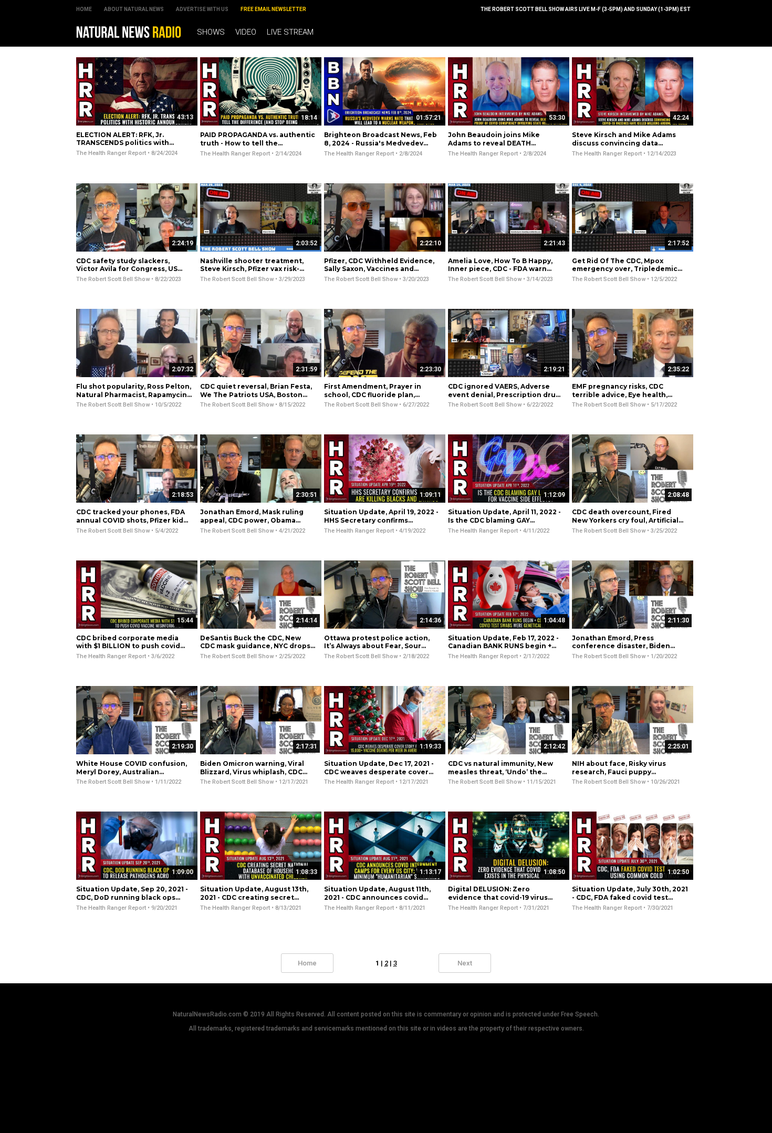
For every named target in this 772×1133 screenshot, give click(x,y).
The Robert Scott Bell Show (113, 279)
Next (464, 963)
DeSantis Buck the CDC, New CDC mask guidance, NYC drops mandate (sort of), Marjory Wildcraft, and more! (255, 650)
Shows (211, 32)
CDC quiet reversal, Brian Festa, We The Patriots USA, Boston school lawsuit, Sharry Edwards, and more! (256, 398)
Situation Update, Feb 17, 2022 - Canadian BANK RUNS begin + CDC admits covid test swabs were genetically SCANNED (503, 650)
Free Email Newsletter (273, 9)
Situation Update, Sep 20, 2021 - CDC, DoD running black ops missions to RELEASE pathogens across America (133, 901)
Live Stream (290, 32)
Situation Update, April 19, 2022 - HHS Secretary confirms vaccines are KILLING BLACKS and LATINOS (381, 524)
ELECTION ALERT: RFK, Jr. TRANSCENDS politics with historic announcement (122, 143)
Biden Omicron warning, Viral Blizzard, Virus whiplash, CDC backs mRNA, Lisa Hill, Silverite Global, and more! (253, 776)
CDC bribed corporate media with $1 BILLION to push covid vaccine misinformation (128, 646)
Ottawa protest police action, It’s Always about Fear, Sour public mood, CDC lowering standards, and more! (377, 650)
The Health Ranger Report (111, 153)
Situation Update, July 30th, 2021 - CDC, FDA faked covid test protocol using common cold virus (630, 901)
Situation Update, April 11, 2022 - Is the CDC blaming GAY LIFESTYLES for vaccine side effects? (504, 524)
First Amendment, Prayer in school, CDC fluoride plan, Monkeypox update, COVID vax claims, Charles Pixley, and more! (381, 398)
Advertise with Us (202, 9)
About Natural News (134, 9)
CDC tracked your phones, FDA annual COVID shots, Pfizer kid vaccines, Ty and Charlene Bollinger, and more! (130, 524)
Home (84, 9)
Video (245, 32)
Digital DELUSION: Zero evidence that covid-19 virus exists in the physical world (498, 897)
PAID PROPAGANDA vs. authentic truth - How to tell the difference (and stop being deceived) (257, 147)
